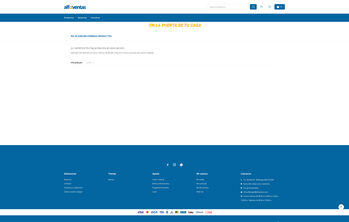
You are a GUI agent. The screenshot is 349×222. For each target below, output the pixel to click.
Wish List (200, 192)
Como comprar (158, 179)
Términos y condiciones (73, 188)
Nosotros (82, 17)
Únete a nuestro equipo (73, 192)
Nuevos (111, 179)
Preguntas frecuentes (160, 188)
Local (154, 192)
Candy (88, 62)
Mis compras (202, 183)
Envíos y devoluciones (160, 183)
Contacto (95, 17)
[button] (253, 7)
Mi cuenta (200, 179)
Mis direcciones (203, 188)
